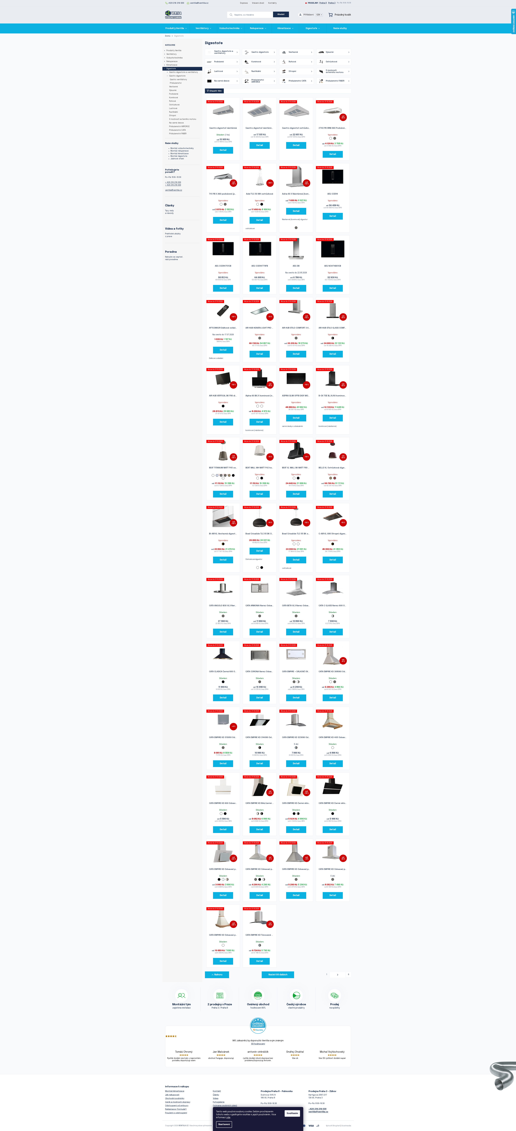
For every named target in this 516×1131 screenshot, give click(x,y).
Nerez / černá (332, 338)
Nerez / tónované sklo (296, 747)
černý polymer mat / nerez (298, 544)
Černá (261, 204)
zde (228, 1117)
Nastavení (224, 1124)
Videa (215, 1098)
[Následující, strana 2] (337, 975)
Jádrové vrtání (177, 159)
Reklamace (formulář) (176, 1109)
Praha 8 (323, 3)
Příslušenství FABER (177, 134)
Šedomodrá (217, 475)
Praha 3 (332, 3)
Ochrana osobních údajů (225, 1106)
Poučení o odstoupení (176, 1113)
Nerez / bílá (298, 681)
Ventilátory (171, 54)
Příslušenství (175, 83)
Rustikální (173, 112)
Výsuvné (172, 90)
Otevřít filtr (216, 91)
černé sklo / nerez (257, 406)
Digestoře (171, 69)
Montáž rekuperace (180, 151)
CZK (318, 15)
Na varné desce (176, 123)
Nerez (334, 138)
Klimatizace (171, 65)
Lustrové (173, 108)
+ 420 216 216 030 (173, 182)
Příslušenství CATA (177, 130)
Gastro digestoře (177, 76)
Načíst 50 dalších (277, 975)
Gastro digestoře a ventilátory (183, 72)
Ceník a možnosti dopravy (177, 1102)
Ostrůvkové (174, 105)
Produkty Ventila (173, 51)
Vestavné (173, 87)
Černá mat (223, 478)
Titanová (229, 475)
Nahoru (218, 975)
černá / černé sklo (261, 406)
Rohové (172, 101)
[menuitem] (176, 28)
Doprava (244, 3)
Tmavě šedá (221, 475)
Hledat (281, 14)
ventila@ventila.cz (173, 190)
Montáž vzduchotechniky (182, 148)
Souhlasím (292, 1113)
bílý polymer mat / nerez (294, 544)
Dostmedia (346, 1126)
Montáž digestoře (179, 156)
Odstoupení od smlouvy (176, 1106)
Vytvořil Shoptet (333, 1126)
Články (216, 1095)
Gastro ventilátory (178, 80)
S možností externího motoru (182, 119)
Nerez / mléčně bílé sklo (227, 879)
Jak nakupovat (172, 1095)
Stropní (172, 116)
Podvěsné (173, 94)
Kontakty (272, 3)
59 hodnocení (258, 1044)
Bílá (330, 138)
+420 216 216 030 (317, 1109)
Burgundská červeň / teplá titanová (334, 478)
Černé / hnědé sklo (223, 544)
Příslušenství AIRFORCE (179, 126)
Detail (223, 150)
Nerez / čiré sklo (332, 616)
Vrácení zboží (258, 3)
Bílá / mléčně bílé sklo (223, 879)
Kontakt (217, 1091)
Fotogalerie (218, 1102)
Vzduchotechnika (174, 58)
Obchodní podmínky (174, 1098)
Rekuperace (172, 61)
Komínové (173, 98)
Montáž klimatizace (180, 154)
